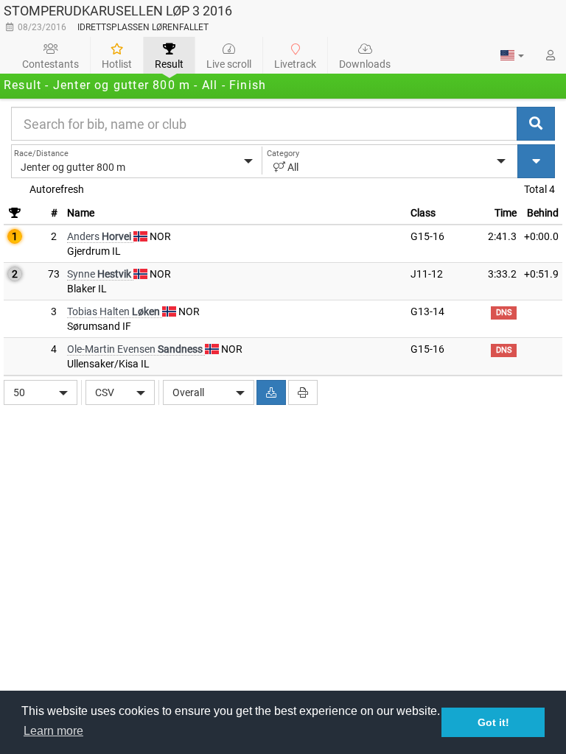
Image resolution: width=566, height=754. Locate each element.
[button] (512, 55)
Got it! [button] (493, 722)
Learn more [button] (53, 731)
